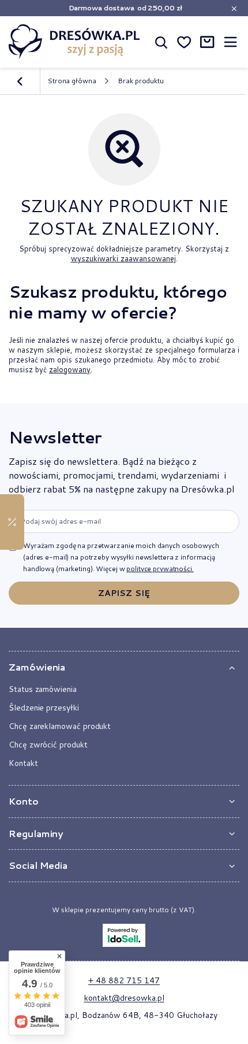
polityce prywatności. (159, 568)
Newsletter (55, 437)
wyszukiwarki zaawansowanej (123, 258)
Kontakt (23, 763)
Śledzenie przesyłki (44, 707)
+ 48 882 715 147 (124, 980)
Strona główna (71, 81)
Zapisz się (124, 593)
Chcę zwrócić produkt (48, 744)
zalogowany (70, 369)
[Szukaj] (161, 41)
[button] (124, 667)
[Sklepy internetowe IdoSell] (124, 935)
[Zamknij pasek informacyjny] (233, 8)
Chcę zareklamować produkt (60, 726)
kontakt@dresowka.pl (124, 998)
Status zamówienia (43, 689)
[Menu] (230, 42)
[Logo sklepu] (74, 41)
